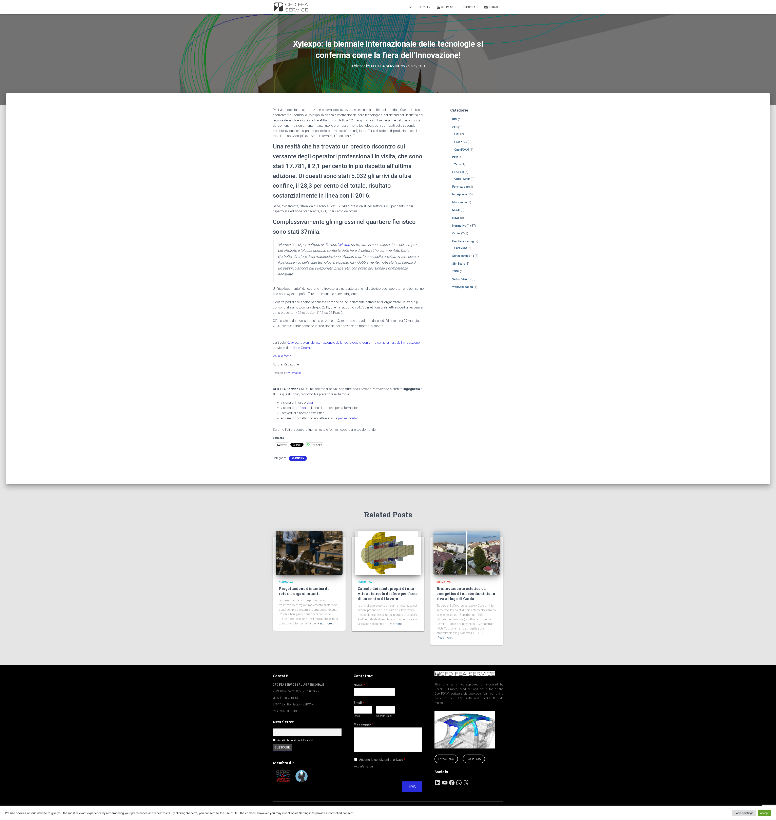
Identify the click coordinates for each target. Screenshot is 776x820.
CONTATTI (494, 7)
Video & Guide (461, 279)
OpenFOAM (461, 149)
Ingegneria (459, 194)
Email (359, 703)
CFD (455, 127)
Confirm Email (384, 715)
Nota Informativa (363, 766)
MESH (456, 210)
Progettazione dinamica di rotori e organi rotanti (304, 591)
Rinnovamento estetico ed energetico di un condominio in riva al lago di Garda (465, 593)
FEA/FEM (458, 172)
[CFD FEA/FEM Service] (292, 7)
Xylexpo (343, 244)
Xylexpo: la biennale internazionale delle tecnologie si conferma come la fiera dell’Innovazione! (353, 342)
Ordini (456, 233)
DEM (455, 157)
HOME (409, 7)
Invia (412, 786)
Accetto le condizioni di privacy (382, 760)
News (456, 217)
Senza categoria (463, 255)
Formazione (460, 186)
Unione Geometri (302, 348)
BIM (454, 119)
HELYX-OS (460, 141)
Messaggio (363, 724)
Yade (457, 164)
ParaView (460, 247)
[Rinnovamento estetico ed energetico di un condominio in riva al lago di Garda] (466, 552)
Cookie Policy (474, 758)
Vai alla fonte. (282, 356)
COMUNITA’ (469, 7)
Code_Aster (462, 178)
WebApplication (462, 286)
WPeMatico (294, 372)
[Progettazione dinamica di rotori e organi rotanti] (309, 552)
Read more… (325, 623)
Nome (359, 685)
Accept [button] (764, 813)
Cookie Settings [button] (744, 813)
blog (310, 402)
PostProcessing (463, 241)
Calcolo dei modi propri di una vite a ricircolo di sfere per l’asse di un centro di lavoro (388, 593)
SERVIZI (423, 7)
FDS (457, 134)
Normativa (298, 458)
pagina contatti (348, 418)
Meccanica (459, 202)
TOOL (455, 271)
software (302, 408)
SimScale (458, 263)
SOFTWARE (448, 7)
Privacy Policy (446, 758)
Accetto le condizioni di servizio (295, 740)
